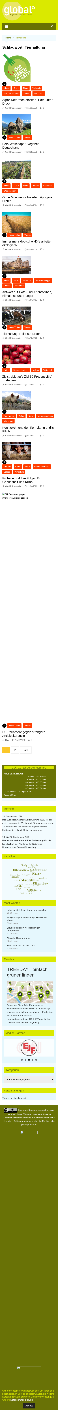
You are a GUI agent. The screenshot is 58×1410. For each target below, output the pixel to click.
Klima (6, 88)
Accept (29, 1405)
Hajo (7, 740)
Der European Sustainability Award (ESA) (24, 819)
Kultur (16, 88)
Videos (26, 93)
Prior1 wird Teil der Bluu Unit (21, 945)
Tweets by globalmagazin (14, 1098)
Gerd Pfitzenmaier (13, 108)
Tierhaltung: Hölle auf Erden (21, 333)
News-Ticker (14, 137)
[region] (29, 1048)
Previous (7, 1047)
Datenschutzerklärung (21, 1399)
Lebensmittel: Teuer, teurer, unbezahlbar (27, 910)
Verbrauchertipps (11, 93)
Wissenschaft (10, 191)
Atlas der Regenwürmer (18, 938)
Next (26, 750)
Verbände (36, 88)
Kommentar (9, 416)
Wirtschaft (38, 93)
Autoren (7, 466)
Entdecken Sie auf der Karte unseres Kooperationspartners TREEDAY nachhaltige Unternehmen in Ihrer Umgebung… (29, 1008)
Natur (25, 88)
